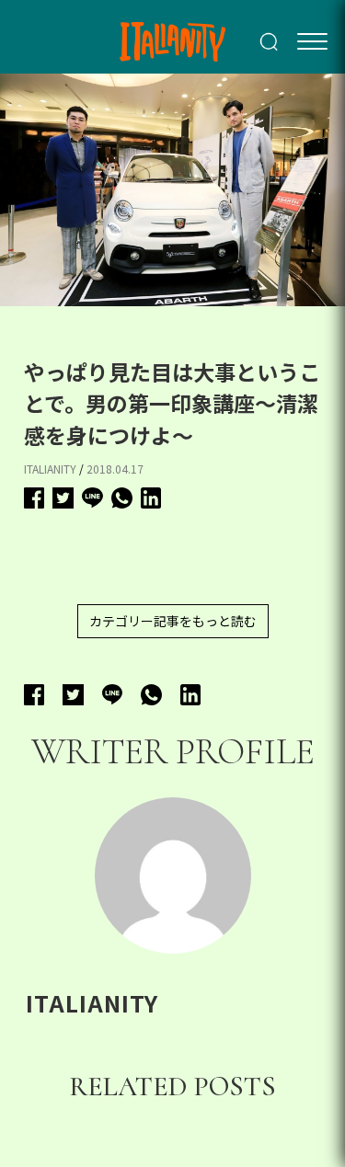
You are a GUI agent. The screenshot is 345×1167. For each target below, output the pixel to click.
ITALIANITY (50, 468)
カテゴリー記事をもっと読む (173, 621)
